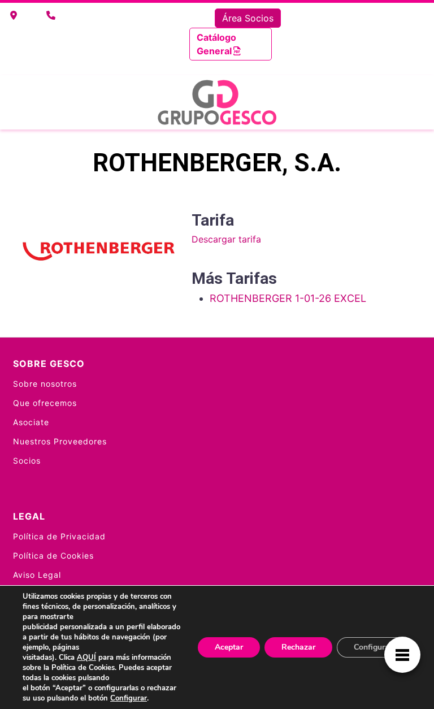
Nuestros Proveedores (60, 441)
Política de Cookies (53, 555)
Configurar (128, 698)
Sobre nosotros (45, 383)
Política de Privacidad (59, 536)
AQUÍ (86, 657)
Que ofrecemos (45, 403)
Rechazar (298, 647)
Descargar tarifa (226, 239)
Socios (27, 460)
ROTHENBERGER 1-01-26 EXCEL (288, 298)
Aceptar (229, 647)
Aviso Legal (37, 575)
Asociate (31, 422)
